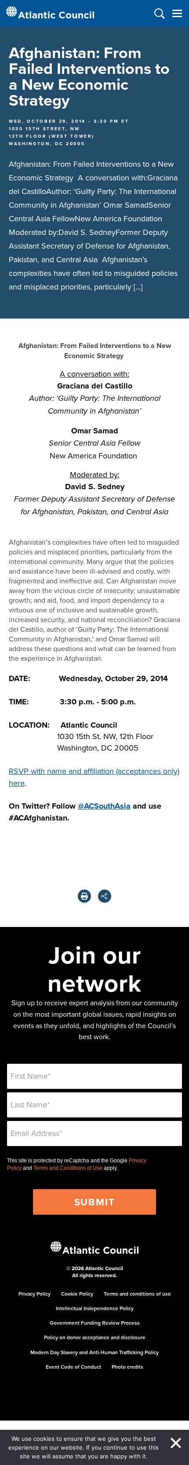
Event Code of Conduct (73, 1366)
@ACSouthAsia (104, 806)
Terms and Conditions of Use (67, 1168)
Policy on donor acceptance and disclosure (94, 1337)
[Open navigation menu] (177, 13)
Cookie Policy (77, 1293)
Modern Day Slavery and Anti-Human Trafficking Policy (94, 1352)
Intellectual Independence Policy (95, 1308)
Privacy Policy (34, 1293)
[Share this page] (104, 896)
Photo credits (127, 1366)
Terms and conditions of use (137, 1293)
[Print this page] (84, 896)
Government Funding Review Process (95, 1322)
